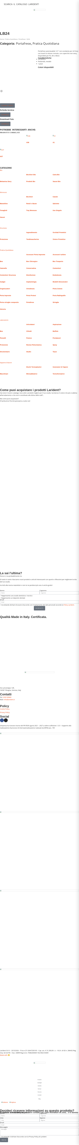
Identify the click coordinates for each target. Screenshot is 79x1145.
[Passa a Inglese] (13, 1102)
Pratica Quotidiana (11, 39)
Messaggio (4, 1127)
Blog (39, 1099)
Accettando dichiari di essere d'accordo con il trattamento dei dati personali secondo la (37, 605)
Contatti (39, 1095)
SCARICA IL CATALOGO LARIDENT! (21, 4)
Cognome (43, 590)
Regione (42, 1118)
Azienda (39, 1085)
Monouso (3, 192)
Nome (2, 590)
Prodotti (39, 1079)
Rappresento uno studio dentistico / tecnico (16, 596)
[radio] (1, 91)
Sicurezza (3, 228)
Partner (39, 1089)
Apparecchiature (6, 363)
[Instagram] (6, 720)
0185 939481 (7, 697)
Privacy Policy (5, 712)
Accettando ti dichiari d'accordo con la (23, 1137)
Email (2, 600)
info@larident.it (9, 700)
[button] (39, 170)
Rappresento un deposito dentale (13, 598)
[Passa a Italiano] (5, 1102)
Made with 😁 (5, 1055)
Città (1, 1118)
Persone (39, 1092)
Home (2, 39)
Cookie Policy (4, 709)
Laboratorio (4, 320)
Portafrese (22, 39)
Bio (1, 170)
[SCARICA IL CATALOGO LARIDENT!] (2, 4)
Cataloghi (39, 1082)
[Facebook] (2, 720)
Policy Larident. (69, 605)
